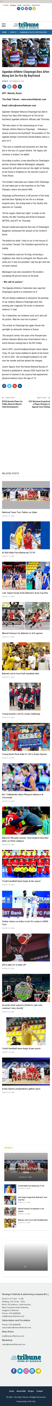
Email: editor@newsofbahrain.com (19, 105)
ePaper (13, 5)
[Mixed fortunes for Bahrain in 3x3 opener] (26, 616)
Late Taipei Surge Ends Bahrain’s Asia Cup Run (25, 593)
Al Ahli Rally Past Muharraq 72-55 (18, 552)
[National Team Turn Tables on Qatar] (26, 495)
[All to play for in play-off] (26, 947)
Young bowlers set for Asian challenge (21, 714)
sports (5, 81)
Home (19, 5)
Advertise (36, 5)
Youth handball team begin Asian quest (21, 881)
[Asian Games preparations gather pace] (26, 1071)
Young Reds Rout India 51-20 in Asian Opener (24, 754)
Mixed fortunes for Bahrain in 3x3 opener (22, 633)
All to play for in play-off (14, 965)
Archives (26, 5)
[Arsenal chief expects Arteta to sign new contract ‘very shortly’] (26, 988)
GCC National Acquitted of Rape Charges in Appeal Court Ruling (39, 404)
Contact (39, 1391)
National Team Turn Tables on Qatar (19, 512)
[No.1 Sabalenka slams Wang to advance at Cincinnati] (26, 777)
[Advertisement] (26, 437)
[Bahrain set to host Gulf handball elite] (26, 656)
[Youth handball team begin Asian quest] (26, 864)
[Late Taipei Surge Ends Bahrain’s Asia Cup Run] (26, 576)
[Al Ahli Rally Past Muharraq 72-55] (26, 535)
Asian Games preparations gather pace (21, 1089)
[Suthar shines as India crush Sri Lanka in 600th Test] (26, 904)
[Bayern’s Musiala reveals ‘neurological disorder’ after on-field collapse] (26, 820)
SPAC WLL (31, 1401)
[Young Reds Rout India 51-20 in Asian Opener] (26, 737)
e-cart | (6, 5)
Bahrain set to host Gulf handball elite (20, 673)
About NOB (21, 1391)
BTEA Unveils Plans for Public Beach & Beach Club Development (12, 404)
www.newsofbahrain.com (33, 99)
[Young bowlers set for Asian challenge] (26, 697)
